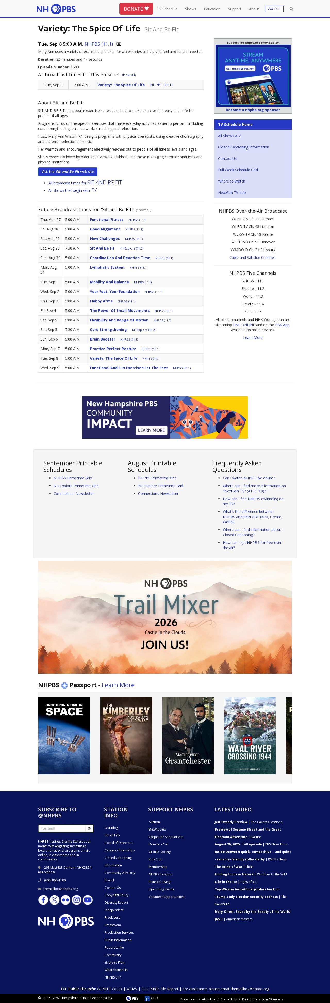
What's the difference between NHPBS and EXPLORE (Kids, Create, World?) (252, 516)
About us (208, 999)
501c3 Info (112, 835)
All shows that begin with (73, 190)
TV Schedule (167, 8)
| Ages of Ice (236, 882)
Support (234, 8)
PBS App (282, 324)
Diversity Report (116, 902)
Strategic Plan (114, 962)
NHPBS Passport (161, 874)
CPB (154, 997)
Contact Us (227, 158)
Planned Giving (159, 882)
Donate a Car (158, 844)
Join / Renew (271, 999)
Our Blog (111, 828)
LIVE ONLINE (244, 324)
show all (128, 75)
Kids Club (155, 859)
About (254, 8)
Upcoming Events (161, 889)
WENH (102, 988)
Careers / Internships (120, 850)
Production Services (119, 932)
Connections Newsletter (74, 493)
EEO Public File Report (160, 988)
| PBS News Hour (251, 844)
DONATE (134, 9)
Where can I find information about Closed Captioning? (252, 532)
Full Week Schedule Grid (238, 169)
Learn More (253, 337)
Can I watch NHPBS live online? (249, 478)
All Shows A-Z (229, 135)
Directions (249, 999)
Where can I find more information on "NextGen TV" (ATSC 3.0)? (254, 488)
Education (212, 8)
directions (46, 872)
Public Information (118, 940)
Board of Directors (118, 843)
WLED (117, 988)
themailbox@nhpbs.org (60, 888)
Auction (154, 822)
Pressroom (113, 925)
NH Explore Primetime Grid (76, 485)
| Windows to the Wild (251, 874)
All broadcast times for (85, 182)
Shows (190, 8)
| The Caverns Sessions (248, 822)
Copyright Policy (116, 895)
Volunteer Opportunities (166, 896)
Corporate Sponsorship (166, 837)
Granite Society (160, 852)
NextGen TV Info (232, 192)
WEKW (131, 988)
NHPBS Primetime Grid (73, 478)
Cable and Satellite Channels (252, 257)
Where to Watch (231, 181)
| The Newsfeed (251, 896)
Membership (158, 867)
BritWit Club (157, 829)
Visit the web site (68, 171)
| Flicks (234, 867)
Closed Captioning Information (243, 147)
